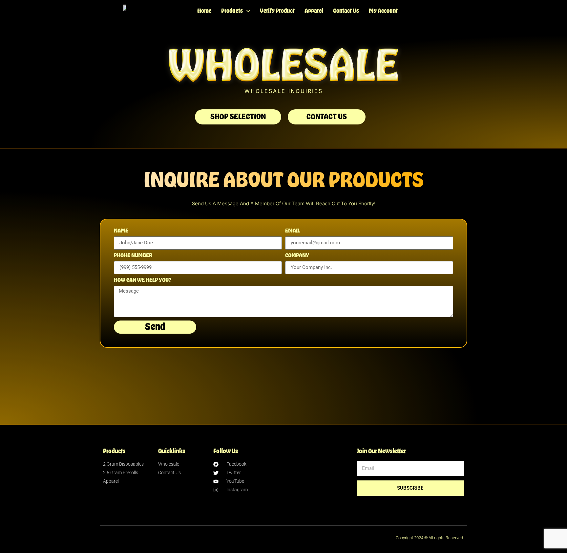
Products (232, 11)
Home (204, 11)
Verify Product (277, 11)
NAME (121, 230)
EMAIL (292, 230)
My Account (383, 11)
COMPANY (297, 255)
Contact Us (346, 11)
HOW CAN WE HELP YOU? (142, 280)
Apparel (313, 11)
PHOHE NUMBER (133, 255)
